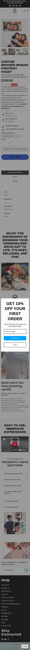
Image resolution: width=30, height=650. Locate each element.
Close (15, 345)
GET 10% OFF (15, 338)
